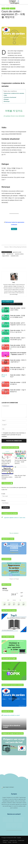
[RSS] (22, 819)
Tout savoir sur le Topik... (9, 658)
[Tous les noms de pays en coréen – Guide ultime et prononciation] (21, 455)
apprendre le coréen (17, 252)
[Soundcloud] (8, 825)
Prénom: (4, 500)
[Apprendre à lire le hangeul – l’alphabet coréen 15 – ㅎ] (5, 354)
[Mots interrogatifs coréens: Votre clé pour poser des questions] (7, 455)
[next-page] (5, 397)
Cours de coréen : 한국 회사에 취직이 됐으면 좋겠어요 (18, 347)
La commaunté (6, 559)
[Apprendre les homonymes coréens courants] (7, 470)
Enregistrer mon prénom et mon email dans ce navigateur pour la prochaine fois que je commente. (14, 434)
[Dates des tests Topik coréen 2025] (21, 470)
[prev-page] (3, 397)
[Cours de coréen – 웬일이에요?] (5, 376)
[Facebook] (5, 819)
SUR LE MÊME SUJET (7, 301)
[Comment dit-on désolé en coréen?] (14, 722)
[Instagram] (10, 819)
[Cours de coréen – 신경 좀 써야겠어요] (5, 384)
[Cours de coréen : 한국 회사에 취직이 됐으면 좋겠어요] (5, 347)
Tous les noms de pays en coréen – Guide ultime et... (20, 461)
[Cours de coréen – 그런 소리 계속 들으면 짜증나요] (5, 369)
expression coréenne (19, 254)
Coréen (8, 5)
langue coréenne (5, 255)
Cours (12, 5)
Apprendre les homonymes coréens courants (7, 477)
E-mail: (3, 493)
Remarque (6, 101)
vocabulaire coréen (15, 255)
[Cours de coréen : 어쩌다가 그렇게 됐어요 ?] (5, 362)
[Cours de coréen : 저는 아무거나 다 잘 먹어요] (5, 332)
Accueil (3, 5)
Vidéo (5, 95)
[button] (2, 2)
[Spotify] (14, 825)
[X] (19, 825)
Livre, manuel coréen (8, 636)
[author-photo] (14, 280)
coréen (3, 254)
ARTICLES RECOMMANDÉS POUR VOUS (12, 304)
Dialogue (6, 99)
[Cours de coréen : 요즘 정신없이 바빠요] (5, 310)
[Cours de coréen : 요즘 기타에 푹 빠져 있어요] (5, 339)
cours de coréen (10, 254)
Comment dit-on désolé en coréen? (11, 726)
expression (13, 8)
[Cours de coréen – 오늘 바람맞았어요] (5, 391)
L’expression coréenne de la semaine (14, 93)
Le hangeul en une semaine (9, 513)
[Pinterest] (16, 819)
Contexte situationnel (10, 97)
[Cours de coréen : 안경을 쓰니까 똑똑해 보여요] (5, 317)
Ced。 (14, 282)
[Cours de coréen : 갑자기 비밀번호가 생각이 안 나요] (5, 324)
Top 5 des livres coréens (9, 610)
